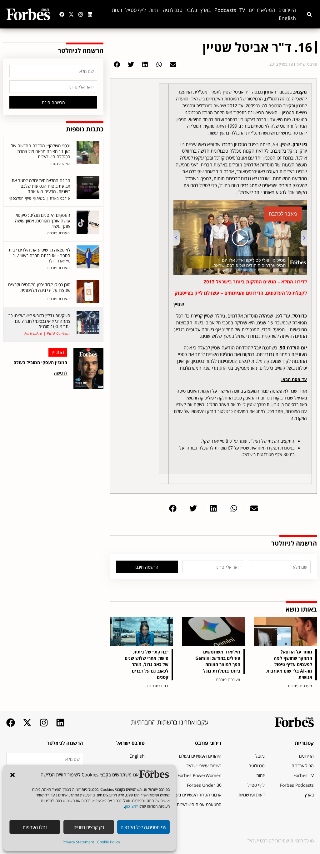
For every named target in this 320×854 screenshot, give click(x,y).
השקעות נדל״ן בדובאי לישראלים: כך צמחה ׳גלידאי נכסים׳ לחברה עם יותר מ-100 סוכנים (39, 321)
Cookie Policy (108, 842)
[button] (12, 775)
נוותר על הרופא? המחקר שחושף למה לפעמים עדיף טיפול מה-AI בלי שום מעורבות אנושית (289, 664)
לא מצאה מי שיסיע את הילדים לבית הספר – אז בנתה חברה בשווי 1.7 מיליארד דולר (39, 255)
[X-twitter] (71, 14)
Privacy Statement (78, 842)
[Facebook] (61, 14)
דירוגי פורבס (208, 743)
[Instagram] (80, 14)
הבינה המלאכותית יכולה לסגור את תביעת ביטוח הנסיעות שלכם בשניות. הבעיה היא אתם (41, 185)
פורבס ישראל (130, 743)
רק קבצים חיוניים (88, 827)
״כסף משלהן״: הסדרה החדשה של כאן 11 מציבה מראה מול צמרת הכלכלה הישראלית (40, 151)
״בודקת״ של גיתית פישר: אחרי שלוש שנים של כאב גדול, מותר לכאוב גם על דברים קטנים (146, 664)
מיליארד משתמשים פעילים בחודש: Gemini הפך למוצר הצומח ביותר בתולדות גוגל (217, 661)
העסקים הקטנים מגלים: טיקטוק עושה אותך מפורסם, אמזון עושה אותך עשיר (42, 220)
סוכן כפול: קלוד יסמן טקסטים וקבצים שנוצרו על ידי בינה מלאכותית (39, 287)
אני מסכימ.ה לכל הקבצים (143, 827)
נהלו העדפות (34, 827)
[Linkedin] (90, 14)
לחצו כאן (131, 806)
